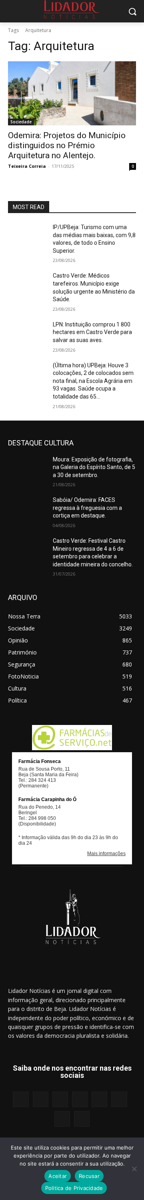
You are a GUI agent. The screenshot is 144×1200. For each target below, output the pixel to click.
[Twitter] (62, 1119)
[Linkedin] (60, 1099)
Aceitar (57, 1176)
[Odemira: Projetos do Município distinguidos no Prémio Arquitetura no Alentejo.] (72, 93)
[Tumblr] (119, 1099)
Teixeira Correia (27, 166)
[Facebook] (20, 1099)
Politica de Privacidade (74, 1188)
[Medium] (80, 1099)
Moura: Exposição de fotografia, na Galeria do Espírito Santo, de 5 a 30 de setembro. (94, 467)
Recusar (89, 1176)
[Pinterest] (99, 1099)
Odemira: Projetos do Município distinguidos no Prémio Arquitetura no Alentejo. (67, 145)
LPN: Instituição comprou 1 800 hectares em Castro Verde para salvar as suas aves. (92, 332)
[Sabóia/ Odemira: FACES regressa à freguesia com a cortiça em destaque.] (27, 509)
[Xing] (82, 1119)
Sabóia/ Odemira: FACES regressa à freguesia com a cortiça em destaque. (87, 508)
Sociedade (21, 122)
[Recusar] (134, 1169)
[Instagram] (40, 1099)
